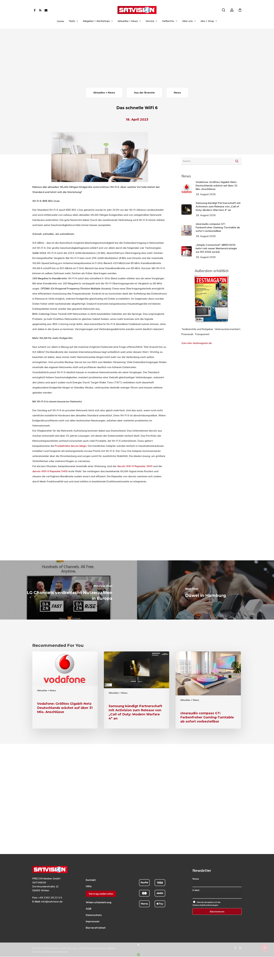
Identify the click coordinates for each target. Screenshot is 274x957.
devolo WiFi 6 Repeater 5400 (50, 471)
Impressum (92, 921)
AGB (88, 908)
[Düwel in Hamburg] (205, 589)
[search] (223, 10)
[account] (232, 10)
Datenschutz (94, 915)
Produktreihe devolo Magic (71, 445)
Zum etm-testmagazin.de (196, 343)
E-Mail (195, 890)
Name (195, 878)
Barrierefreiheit (96, 927)
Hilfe (89, 886)
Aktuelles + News (46, 690)
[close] (138, 944)
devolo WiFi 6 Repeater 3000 (135, 466)
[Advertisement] (137, 63)
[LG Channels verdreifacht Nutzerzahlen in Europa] (68, 589)
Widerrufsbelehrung (98, 902)
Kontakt (91, 879)
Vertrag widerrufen (101, 893)
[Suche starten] (237, 161)
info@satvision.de (51, 901)
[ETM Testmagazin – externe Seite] (211, 324)
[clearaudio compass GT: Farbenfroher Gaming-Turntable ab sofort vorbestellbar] (208, 690)
